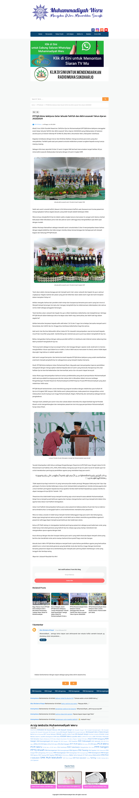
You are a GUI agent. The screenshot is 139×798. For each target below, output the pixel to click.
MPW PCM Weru (52, 744)
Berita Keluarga (38, 734)
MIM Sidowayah (84, 741)
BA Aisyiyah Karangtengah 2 (93, 730)
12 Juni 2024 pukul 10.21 (60, 630)
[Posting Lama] (73, 683)
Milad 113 (91, 739)
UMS (31, 760)
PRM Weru (58, 755)
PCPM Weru (53, 747)
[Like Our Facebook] (93, 30)
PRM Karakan (49, 753)
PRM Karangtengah (102, 691)
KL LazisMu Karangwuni (45, 736)
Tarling (93, 758)
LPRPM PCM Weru (87, 737)
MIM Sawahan (73, 741)
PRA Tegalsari (93, 750)
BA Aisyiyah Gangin (65, 730)
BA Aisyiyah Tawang (54, 732)
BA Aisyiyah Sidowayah (42, 732)
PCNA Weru (46, 747)
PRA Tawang (83, 750)
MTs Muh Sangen (63, 744)
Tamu (88, 758)
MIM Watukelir (95, 741)
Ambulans (40, 730)
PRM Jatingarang (60, 691)
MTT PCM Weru (76, 744)
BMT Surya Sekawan (50, 734)
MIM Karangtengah (43, 741)
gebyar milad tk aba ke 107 (64, 698)
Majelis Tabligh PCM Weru (80, 739)
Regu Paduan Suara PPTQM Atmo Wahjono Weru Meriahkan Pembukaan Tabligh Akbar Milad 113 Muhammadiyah (40, 610)
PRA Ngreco (73, 750)
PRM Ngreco (34, 755)
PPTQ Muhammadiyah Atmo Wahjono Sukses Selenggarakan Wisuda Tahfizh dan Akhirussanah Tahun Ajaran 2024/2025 (79, 610)
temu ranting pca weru (69, 703)
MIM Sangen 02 (55, 741)
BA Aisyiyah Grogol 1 (79, 730)
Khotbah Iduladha (94, 734)
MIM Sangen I (64, 741)
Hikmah (59, 734)
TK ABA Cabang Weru (102, 758)
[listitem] (43, 780)
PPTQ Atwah (37, 750)
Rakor (71, 755)
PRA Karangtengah (63, 750)
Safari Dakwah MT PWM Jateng (83, 755)
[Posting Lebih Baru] (65, 683)
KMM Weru (56, 736)
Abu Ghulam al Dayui (47, 630)
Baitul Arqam (104, 732)
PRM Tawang (42, 755)
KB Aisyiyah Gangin (82, 734)
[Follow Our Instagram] (97, 30)
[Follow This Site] (102, 30)
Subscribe (69, 580)
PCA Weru (103, 744)
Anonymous (34, 698)
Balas (43, 640)
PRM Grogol (48, 691)
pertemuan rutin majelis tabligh (66, 719)
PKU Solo (91, 747)
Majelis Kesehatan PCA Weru (65, 739)
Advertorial (33, 730)
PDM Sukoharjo (73, 747)
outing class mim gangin (63, 714)
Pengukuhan (84, 747)
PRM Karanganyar (74, 691)
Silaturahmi (97, 755)
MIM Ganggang (99, 739)
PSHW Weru (65, 755)
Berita (32, 734)
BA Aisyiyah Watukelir (79, 732)
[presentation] (105, 780)
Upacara (35, 760)
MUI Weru (85, 744)
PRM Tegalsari (50, 755)
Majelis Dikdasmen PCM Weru (48, 739)
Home (40, 34)
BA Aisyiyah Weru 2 (92, 732)
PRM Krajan (105, 752)
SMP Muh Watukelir (79, 758)
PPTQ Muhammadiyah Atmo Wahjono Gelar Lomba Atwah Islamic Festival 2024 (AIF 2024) (97, 610)
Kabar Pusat (71, 734)
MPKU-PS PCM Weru (41, 744)
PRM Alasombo (36, 691)
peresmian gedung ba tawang (65, 709)
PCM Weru (36, 747)
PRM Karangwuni (94, 752)
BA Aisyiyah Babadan (51, 730)
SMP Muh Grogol (67, 758)
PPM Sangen (101, 747)
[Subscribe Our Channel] (106, 30)
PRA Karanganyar (51, 750)
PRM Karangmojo (88, 691)
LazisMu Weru (76, 736)
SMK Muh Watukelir (51, 758)
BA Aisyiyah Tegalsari (66, 732)
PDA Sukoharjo (62, 747)
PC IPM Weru (92, 744)
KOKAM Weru (65, 736)
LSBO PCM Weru (97, 736)
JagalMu (64, 734)
